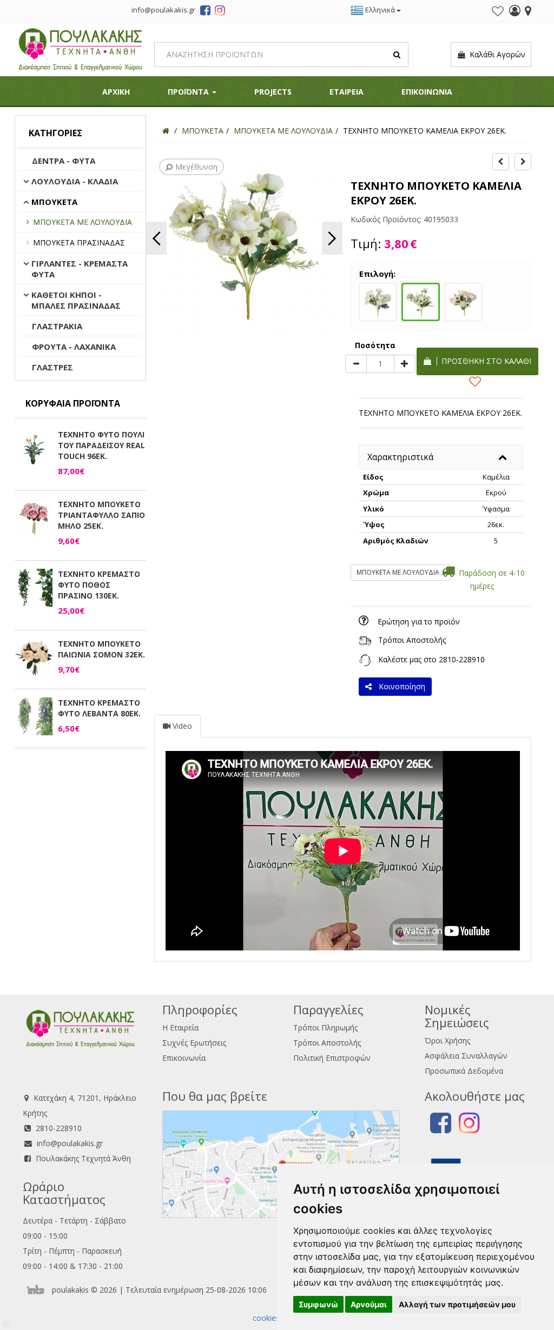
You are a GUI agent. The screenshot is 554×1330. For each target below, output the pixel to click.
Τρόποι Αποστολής (412, 640)
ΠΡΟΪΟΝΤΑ (189, 92)
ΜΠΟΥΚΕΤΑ (54, 201)
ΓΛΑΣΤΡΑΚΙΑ (57, 326)
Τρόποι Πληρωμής (325, 1027)
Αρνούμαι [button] (369, 1304)
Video (181, 726)
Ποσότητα (375, 345)
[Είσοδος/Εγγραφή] (514, 12)
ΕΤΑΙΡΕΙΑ (346, 92)
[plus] (405, 364)
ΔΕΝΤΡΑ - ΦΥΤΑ (63, 160)
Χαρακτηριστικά (400, 457)
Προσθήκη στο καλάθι (484, 361)
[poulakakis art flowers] (205, 12)
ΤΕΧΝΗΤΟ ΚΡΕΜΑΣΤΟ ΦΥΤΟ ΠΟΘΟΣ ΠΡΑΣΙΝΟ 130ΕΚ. (99, 585)
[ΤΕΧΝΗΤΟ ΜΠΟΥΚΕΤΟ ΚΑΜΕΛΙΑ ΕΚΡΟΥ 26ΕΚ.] (420, 300)
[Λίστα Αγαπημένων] (498, 11)
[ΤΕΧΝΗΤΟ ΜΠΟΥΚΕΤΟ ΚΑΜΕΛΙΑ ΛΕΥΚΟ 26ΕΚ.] (377, 300)
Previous (156, 238)
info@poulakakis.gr (70, 1143)
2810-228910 (462, 659)
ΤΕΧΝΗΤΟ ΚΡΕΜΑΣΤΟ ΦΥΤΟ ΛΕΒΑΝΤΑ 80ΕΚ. (99, 708)
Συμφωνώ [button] (318, 1304)
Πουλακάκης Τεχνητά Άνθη (83, 1158)
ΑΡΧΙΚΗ (116, 92)
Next (332, 238)
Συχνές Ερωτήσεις (194, 1043)
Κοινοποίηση (399, 686)
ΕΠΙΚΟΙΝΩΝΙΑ (426, 92)
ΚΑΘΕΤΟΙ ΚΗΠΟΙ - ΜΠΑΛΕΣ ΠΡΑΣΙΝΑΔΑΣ (76, 300)
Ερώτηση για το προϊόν (419, 621)
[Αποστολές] (365, 640)
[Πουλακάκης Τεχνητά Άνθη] (80, 48)
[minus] (356, 364)
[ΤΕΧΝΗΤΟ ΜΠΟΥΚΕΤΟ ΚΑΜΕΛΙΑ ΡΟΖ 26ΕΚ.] (463, 300)
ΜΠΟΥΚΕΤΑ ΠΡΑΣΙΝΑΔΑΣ (79, 242)
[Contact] (528, 12)
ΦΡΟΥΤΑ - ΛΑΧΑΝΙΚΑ (74, 346)
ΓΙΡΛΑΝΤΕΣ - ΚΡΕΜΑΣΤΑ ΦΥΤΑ (79, 269)
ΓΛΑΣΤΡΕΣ (52, 367)
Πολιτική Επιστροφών (332, 1058)
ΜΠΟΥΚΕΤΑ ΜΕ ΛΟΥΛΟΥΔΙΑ (82, 222)
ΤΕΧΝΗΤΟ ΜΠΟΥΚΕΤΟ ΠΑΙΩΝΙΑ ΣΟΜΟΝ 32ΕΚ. (101, 649)
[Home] (165, 130)
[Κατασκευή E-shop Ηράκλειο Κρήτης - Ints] (38, 1290)
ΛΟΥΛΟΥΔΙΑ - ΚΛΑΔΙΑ (74, 181)
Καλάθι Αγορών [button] (495, 54)
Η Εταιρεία (180, 1027)
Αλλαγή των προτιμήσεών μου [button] (457, 1304)
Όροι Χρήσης (447, 1040)
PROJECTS (273, 92)
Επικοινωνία (184, 1058)
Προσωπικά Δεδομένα (464, 1071)
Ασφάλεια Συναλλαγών (466, 1055)
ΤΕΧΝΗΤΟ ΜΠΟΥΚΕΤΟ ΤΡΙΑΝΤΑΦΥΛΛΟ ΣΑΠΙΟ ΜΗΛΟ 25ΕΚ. (101, 515)
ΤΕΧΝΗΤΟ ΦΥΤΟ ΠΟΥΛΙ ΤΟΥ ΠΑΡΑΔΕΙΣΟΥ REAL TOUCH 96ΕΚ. (101, 445)
